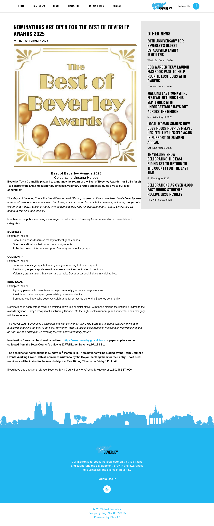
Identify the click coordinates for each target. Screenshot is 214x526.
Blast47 (115, 517)
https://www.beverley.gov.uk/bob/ (84, 340)
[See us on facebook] (107, 489)
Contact (118, 6)
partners (39, 6)
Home (21, 6)
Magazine (73, 6)
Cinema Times (96, 6)
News (56, 6)
